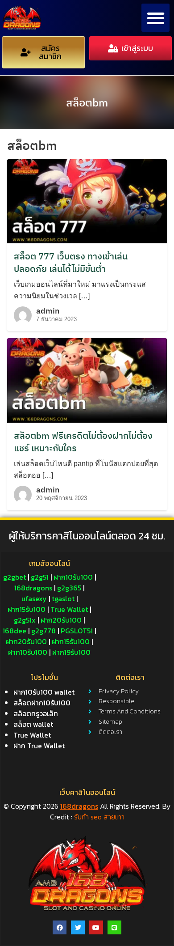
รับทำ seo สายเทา (99, 816)
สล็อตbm (87, 102)
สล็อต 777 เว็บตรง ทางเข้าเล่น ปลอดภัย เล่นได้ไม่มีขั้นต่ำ (71, 262)
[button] (155, 18)
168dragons (79, 806)
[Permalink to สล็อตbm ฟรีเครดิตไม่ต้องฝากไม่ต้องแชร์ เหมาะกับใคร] (87, 380)
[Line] (114, 927)
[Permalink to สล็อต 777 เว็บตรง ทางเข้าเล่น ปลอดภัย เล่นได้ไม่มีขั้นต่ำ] (87, 201)
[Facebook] (59, 927)
